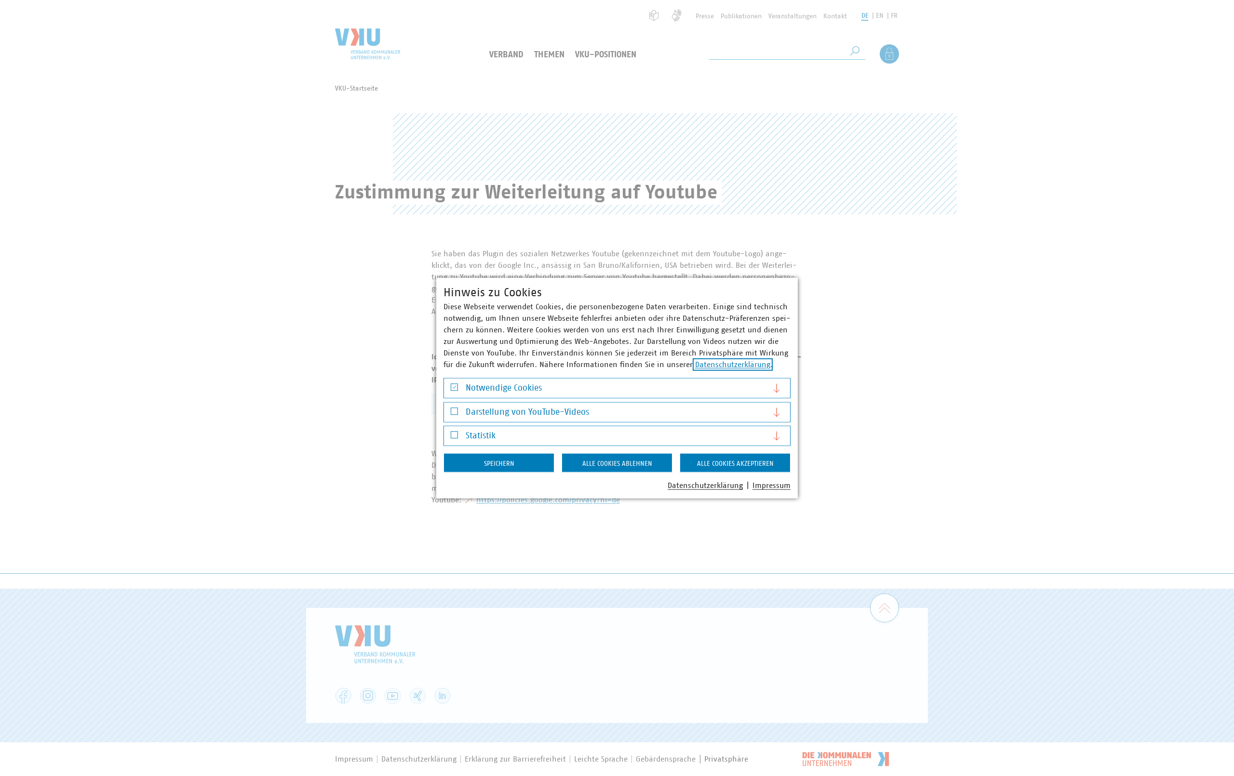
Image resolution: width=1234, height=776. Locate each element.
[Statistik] (454, 437)
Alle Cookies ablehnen (617, 463)
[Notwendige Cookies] (454, 389)
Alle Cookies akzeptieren (735, 463)
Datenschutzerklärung (732, 364)
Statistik (481, 436)
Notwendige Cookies (504, 388)
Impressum (771, 485)
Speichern (499, 463)
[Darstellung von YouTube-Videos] (454, 414)
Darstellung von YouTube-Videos (527, 412)
